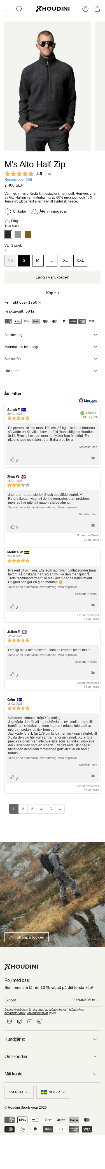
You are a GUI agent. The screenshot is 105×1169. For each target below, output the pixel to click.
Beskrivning (13, 335)
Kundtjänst (14, 1039)
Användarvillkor (37, 1013)
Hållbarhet (12, 371)
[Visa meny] (7, 9)
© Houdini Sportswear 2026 (25, 1107)
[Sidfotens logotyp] (21, 967)
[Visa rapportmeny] (92, 458)
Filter (15, 393)
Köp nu (52, 293)
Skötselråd (12, 359)
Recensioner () (18, 180)
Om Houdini (15, 1056)
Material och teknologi (21, 347)
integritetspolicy (14, 1013)
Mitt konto (13, 1074)
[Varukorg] (97, 9)
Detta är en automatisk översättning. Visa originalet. (43, 507)
